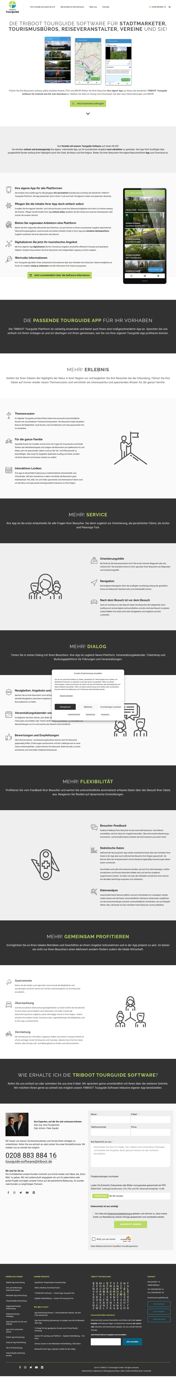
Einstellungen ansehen (110, 707)
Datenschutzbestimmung (120, 1213)
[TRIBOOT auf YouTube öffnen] (27, 1192)
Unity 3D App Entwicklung (16, 1342)
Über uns (93, 7)
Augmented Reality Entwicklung (13, 1307)
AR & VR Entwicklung (14, 1348)
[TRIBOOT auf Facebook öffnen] (8, 1192)
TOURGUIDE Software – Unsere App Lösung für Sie (54, 1293)
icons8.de (147, 1371)
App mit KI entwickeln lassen (14, 1330)
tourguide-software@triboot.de (29, 1161)
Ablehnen (88, 707)
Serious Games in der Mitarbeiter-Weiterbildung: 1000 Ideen (58, 1344)
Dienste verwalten (66, 696)
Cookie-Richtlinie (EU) (133, 1371)
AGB (122, 1371)
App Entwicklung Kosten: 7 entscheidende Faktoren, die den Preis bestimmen (58, 1314)
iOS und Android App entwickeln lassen (14, 1289)
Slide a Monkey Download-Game (47, 1288)
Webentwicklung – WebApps (13, 1315)
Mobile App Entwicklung (15, 1282)
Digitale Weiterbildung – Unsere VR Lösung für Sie (54, 1298)
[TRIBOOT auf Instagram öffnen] (14, 1192)
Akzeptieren (65, 707)
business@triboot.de (160, 1298)
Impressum (105, 714)
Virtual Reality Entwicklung (16, 1301)
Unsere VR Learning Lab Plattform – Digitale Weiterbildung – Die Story (60, 1337)
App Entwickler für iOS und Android (16, 1323)
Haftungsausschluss (111, 1371)
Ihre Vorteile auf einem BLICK (42, 7)
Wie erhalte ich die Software (72, 7)
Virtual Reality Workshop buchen (15, 1354)
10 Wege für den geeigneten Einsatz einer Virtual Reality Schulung (56, 1329)
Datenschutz (90, 714)
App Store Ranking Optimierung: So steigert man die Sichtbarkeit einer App (59, 1321)
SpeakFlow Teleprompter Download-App (50, 1282)
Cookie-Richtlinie (74, 714)
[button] (169, 7)
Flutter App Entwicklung (15, 1337)
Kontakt (105, 7)
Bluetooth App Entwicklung (16, 1295)
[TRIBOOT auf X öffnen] (21, 1192)
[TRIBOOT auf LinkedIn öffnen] (34, 1192)
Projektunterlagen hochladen (105, 1176)
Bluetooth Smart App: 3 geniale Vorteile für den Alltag (55, 1349)
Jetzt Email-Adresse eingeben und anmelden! (108, 1335)
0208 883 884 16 (31, 1155)
